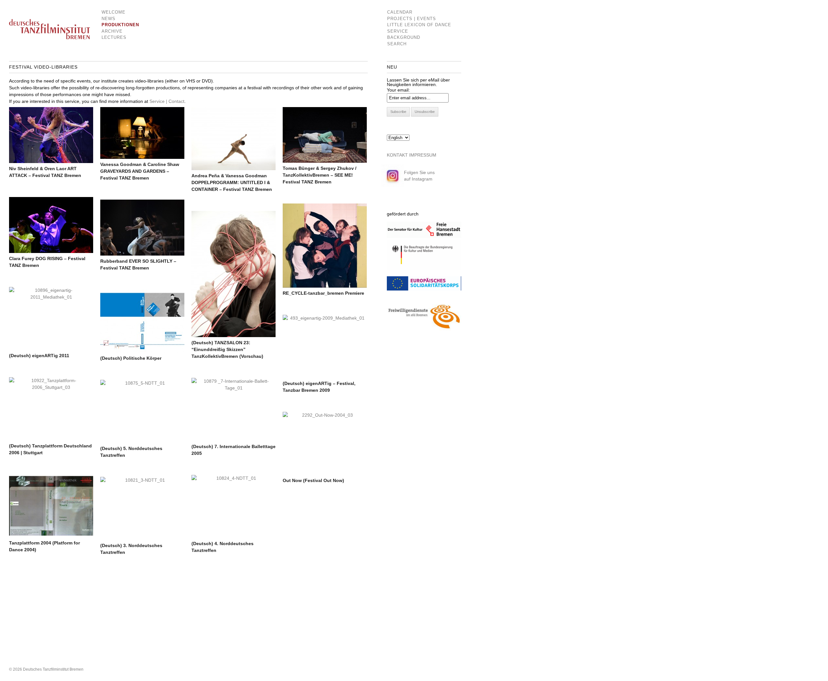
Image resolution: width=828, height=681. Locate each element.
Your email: (398, 90)
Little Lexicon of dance (419, 24)
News (108, 18)
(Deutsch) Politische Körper (130, 358)
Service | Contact (166, 101)
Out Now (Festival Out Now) (313, 480)
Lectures (114, 37)
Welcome (113, 12)
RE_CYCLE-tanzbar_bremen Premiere (323, 293)
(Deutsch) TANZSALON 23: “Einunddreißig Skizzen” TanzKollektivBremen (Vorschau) (227, 349)
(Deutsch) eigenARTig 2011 (39, 355)
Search (397, 43)
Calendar (399, 12)
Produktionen (116, 24)
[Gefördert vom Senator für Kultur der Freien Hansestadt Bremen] (424, 236)
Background (403, 37)
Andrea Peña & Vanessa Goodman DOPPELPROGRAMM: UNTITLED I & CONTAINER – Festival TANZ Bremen (231, 182)
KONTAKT (397, 155)
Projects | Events (411, 18)
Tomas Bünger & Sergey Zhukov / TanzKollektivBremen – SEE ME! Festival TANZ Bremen (319, 175)
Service (397, 31)
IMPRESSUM (422, 155)
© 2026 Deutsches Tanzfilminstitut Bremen (46, 669)
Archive (112, 31)
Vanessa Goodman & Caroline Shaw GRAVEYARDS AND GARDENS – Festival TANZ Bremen (139, 171)
